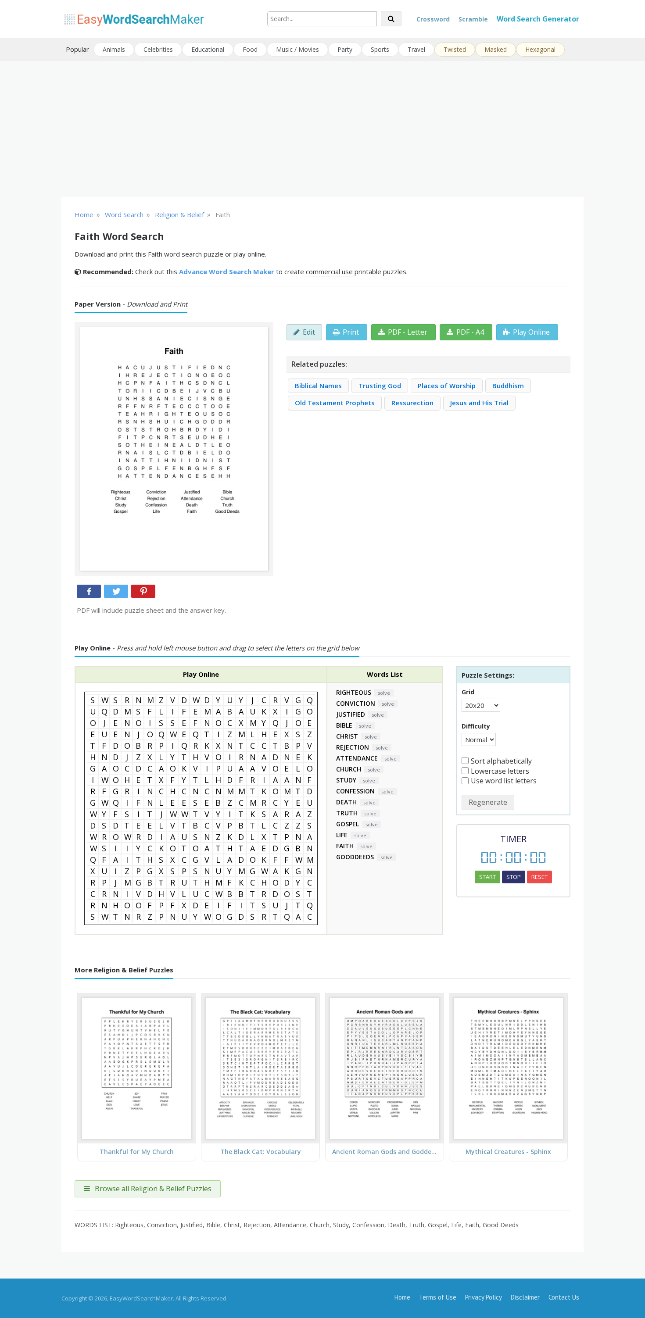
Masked (495, 49)
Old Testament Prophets (335, 402)
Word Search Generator (538, 19)
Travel (416, 49)
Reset (539, 877)
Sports (380, 49)
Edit (309, 332)
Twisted (455, 49)
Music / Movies (297, 49)
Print (351, 332)
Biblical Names (318, 385)
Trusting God (379, 385)
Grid (468, 692)
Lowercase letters (500, 771)
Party (344, 49)
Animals (114, 49)
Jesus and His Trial (479, 402)
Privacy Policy (483, 1297)
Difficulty (476, 726)
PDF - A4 (470, 332)
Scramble (473, 19)
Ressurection (412, 402)
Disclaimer (525, 1297)
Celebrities (158, 49)
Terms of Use (437, 1297)
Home (402, 1297)
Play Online (531, 332)
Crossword (433, 19)
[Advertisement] (322, 129)
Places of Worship (447, 385)
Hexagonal (540, 49)
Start (487, 877)
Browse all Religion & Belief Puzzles (152, 1188)
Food (250, 49)
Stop (513, 877)
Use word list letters (504, 781)
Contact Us (563, 1297)
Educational (207, 49)
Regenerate (488, 802)
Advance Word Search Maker (226, 271)
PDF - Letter (407, 332)
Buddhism (508, 385)
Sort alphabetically (501, 761)
